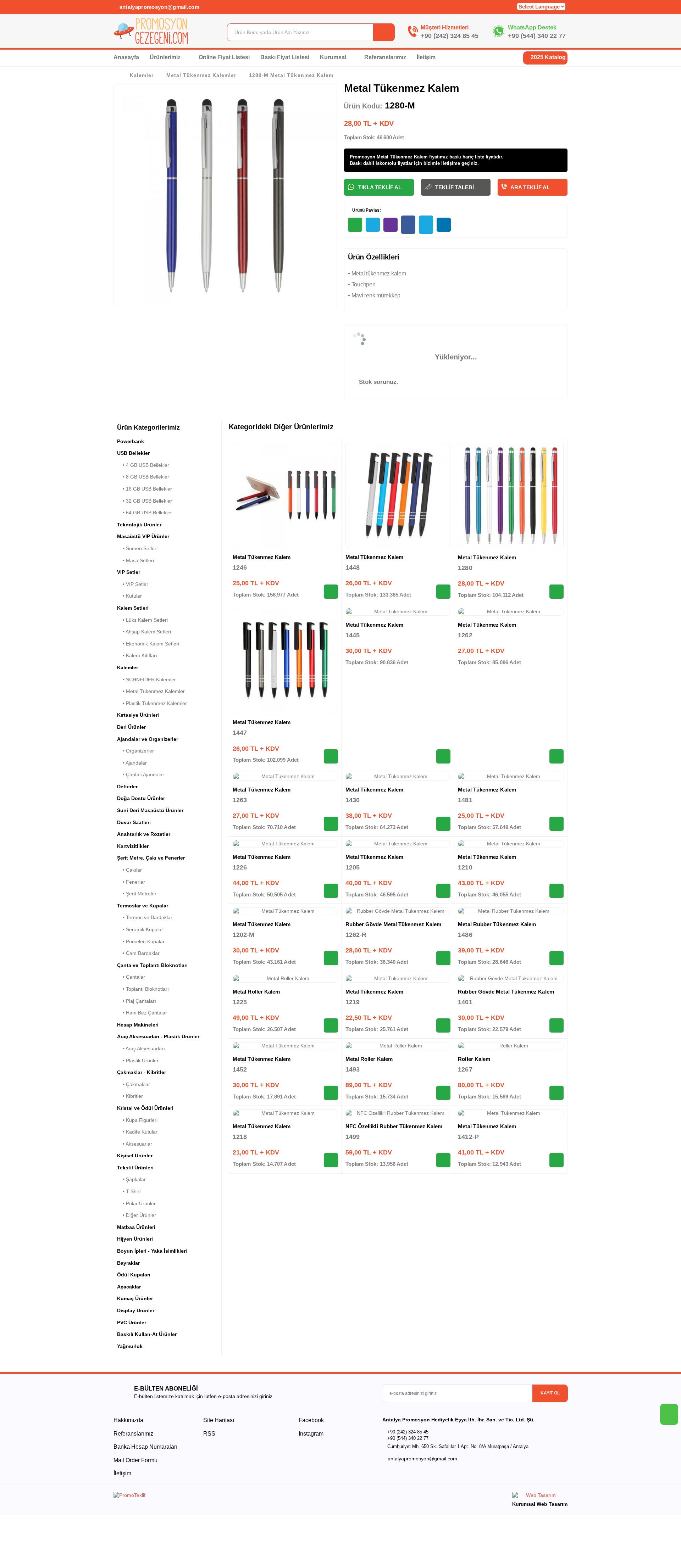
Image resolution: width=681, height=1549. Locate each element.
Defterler (127, 786)
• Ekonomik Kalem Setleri (148, 644)
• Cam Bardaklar (138, 953)
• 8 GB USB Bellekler (143, 477)
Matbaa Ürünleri (136, 1227)
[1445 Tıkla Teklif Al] (443, 756)
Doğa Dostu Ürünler (141, 798)
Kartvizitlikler (133, 846)
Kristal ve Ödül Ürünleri (145, 1108)
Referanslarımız (385, 57)
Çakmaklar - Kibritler (141, 1072)
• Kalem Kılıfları (137, 655)
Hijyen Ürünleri (135, 1239)
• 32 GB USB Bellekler (144, 501)
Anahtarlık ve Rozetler (143, 834)
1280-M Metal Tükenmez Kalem (291, 75)
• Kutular (129, 596)
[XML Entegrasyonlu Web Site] (225, 1496)
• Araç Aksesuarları (141, 1048)
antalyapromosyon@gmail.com (158, 7)
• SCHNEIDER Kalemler (146, 679)
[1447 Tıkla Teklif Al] (331, 756)
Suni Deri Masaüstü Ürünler (150, 810)
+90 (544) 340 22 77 (537, 35)
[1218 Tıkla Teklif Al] (331, 1160)
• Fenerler (131, 882)
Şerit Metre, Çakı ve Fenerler (151, 858)
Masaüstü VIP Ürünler (143, 536)
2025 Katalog (547, 57)
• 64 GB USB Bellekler (144, 512)
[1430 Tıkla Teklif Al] (443, 824)
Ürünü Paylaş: (366, 210)
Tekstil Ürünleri (135, 1167)
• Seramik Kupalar (140, 929)
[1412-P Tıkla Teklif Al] (556, 1160)
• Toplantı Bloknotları (143, 989)
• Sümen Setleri (137, 548)
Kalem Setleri (133, 608)
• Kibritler (130, 1096)
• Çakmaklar (133, 1084)
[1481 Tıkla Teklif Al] (556, 824)
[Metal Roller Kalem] (285, 979)
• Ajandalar (132, 763)
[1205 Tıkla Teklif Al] (443, 891)
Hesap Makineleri (138, 1025)
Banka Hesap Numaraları (145, 1447)
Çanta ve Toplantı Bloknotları (152, 965)
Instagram (310, 1434)
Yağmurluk (130, 1346)
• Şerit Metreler (136, 893)
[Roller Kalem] (511, 1046)
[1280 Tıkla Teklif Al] (556, 592)
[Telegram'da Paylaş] (373, 225)
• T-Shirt (129, 1191)
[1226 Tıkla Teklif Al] (331, 891)
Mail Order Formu (135, 1460)
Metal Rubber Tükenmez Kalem (497, 924)
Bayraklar (128, 1263)
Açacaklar (129, 1287)
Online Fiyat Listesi (224, 57)
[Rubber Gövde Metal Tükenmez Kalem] (398, 911)
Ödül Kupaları (133, 1274)
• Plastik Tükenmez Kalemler (152, 703)
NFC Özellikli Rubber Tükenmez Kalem (394, 1126)
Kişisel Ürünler (135, 1155)
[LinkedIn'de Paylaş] (444, 225)
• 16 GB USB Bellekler (144, 489)
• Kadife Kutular (137, 1132)
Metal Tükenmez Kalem (262, 557)
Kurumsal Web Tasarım (540, 1504)
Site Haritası (218, 1420)
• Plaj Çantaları (136, 1001)
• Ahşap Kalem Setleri (144, 631)
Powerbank (130, 441)
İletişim (426, 57)
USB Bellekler (133, 453)
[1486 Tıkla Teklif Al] (556, 958)
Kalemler (142, 75)
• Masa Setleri (135, 560)
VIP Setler (128, 572)
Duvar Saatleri (134, 822)
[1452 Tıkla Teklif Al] (331, 1093)
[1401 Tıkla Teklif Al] (556, 1025)
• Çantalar (131, 977)
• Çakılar (129, 870)
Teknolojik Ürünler (139, 524)
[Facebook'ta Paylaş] (408, 225)
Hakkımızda (128, 1420)
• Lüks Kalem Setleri (142, 620)
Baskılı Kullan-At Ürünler (147, 1334)
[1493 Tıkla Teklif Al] (443, 1093)
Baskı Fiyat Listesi (284, 57)
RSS (209, 1434)
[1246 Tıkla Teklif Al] (331, 592)
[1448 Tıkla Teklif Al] (443, 592)
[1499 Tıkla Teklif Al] (443, 1160)
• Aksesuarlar (134, 1144)
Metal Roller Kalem (256, 992)
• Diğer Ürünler (136, 1215)
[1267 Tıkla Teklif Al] (556, 1093)
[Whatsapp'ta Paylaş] (355, 225)
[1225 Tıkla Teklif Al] (331, 1025)
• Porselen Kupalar (141, 941)
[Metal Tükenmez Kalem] (285, 495)
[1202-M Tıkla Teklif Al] (331, 958)
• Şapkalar (131, 1179)
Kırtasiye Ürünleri (138, 715)
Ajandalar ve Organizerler (147, 739)
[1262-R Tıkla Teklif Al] (443, 958)
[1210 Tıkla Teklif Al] (556, 891)
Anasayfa (126, 57)
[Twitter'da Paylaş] (426, 225)
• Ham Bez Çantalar (142, 1013)
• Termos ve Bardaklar (144, 917)
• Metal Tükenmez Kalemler (151, 691)
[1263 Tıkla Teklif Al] (331, 824)
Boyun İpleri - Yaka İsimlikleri (152, 1251)
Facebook (310, 1420)
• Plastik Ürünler (138, 1060)
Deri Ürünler (131, 727)
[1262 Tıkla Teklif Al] (556, 756)
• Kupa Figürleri (137, 1120)
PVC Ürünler (131, 1322)
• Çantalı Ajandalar (140, 774)
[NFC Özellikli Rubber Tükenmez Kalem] (398, 1113)
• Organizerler (135, 751)
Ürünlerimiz (166, 57)
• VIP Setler (132, 584)
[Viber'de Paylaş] (390, 225)
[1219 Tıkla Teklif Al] (443, 1025)
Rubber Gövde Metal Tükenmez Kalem (393, 924)
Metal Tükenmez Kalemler (201, 75)
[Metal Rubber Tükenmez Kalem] (511, 911)
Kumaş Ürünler (135, 1298)
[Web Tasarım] (540, 1496)
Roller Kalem (474, 1059)
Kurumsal (334, 57)
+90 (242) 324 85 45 (449, 35)
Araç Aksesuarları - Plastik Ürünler (158, 1036)
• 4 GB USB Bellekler (143, 465)
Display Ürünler (135, 1310)
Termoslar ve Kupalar (142, 905)
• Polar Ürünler (136, 1203)
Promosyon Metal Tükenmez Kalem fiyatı (395, 157)
